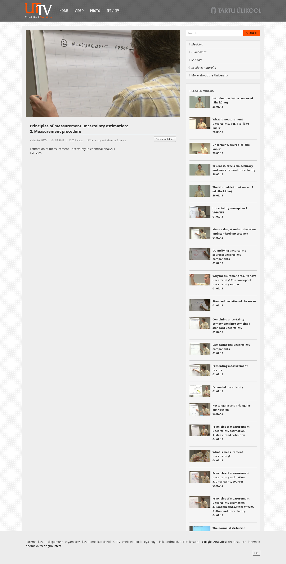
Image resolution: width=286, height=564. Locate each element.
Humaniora (198, 52)
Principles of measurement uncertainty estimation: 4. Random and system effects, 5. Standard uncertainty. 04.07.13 (233, 507)
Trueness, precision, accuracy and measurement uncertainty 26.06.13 (234, 170)
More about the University (209, 75)
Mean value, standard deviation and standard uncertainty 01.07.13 (234, 233)
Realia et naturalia (203, 68)
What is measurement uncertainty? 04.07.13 (228, 456)
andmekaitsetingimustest (43, 546)
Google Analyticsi (214, 542)
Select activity (164, 139)
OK (256, 553)
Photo (95, 10)
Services (113, 10)
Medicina (197, 44)
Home (63, 10)
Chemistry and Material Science (107, 140)
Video (79, 10)
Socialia (196, 60)
